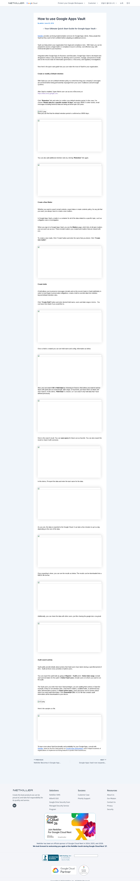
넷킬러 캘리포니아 (108, 3)
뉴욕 (121, 3)
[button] (84, 3)
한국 (128, 3)
